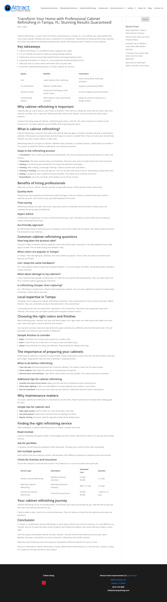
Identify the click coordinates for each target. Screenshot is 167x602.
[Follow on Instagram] (54, 583)
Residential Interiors (49, 8)
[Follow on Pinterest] (44, 583)
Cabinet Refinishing (88, 8)
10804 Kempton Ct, (118, 580)
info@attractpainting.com (118, 590)
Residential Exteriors (69, 8)
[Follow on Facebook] (49, 583)
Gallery (131, 8)
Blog (150, 8)
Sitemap (133, 575)
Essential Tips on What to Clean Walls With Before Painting (136, 46)
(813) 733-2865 (118, 587)
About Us (142, 8)
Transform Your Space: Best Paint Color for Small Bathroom (137, 56)
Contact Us (158, 8)
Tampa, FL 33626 (118, 583)
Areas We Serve (116, 8)
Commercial (103, 8)
